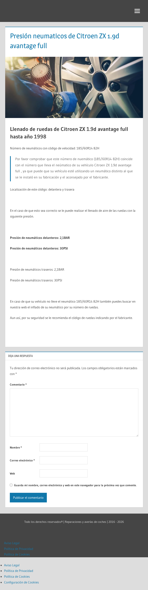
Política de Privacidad (18, 549)
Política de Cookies (17, 554)
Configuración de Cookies (21, 582)
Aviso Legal (11, 543)
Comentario (18, 384)
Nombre (16, 447)
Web (12, 473)
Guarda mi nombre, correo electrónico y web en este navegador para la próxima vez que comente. (75, 485)
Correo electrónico (22, 460)
